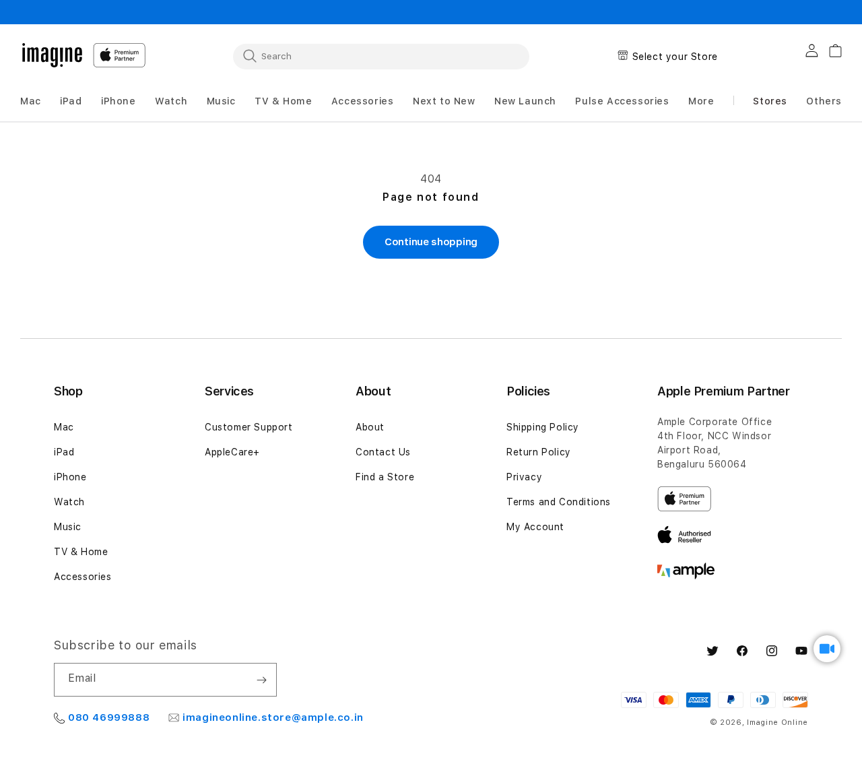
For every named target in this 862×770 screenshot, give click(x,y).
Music (67, 526)
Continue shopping (431, 242)
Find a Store (385, 477)
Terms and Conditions (558, 501)
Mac (64, 427)
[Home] (52, 55)
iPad (64, 452)
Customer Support (249, 427)
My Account (535, 526)
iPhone (70, 477)
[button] (30, 101)
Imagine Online (777, 722)
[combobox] (381, 56)
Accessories (83, 576)
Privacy (524, 477)
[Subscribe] (261, 680)
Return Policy (538, 452)
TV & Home (81, 551)
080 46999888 (109, 717)
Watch (69, 501)
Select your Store (675, 56)
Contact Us (383, 452)
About (370, 427)
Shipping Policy (542, 427)
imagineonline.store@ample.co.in (273, 717)
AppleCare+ (232, 452)
